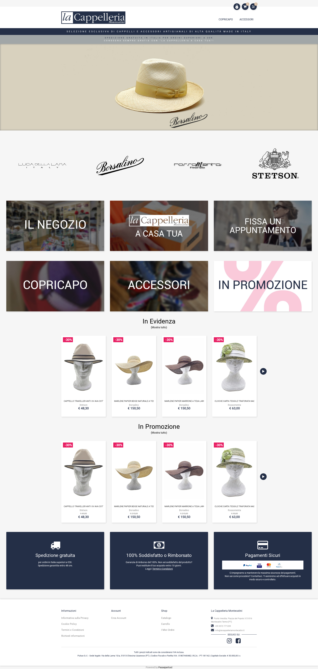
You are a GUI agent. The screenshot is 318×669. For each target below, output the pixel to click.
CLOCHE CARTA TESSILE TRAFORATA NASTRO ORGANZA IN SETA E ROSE (250, 401)
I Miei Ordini (167, 629)
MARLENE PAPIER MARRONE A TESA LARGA (185, 401)
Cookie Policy (69, 623)
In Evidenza (159, 321)
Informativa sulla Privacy (74, 618)
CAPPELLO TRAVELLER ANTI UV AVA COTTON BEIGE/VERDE (92, 401)
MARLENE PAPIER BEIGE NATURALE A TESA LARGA (138, 401)
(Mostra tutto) (159, 432)
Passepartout (165, 667)
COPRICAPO (226, 19)
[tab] (246, 20)
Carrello (165, 623)
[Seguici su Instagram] (229, 642)
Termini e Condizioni (162, 569)
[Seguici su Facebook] (238, 642)
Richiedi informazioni (73, 635)
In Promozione (159, 426)
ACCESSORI (246, 19)
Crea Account (118, 618)
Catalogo (166, 618)
